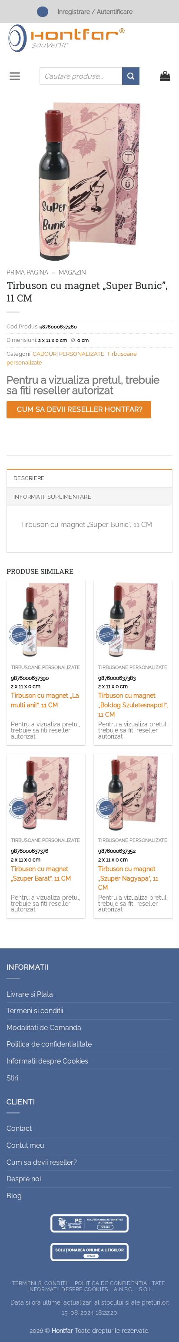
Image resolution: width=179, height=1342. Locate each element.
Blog (14, 1196)
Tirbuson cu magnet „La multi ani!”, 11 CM (45, 700)
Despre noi (24, 1179)
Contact (19, 1128)
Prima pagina (27, 272)
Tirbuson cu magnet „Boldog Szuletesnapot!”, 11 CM (133, 705)
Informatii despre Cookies (47, 1061)
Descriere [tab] (28, 478)
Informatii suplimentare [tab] (52, 497)
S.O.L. (146, 1289)
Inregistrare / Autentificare (95, 11)
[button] (15, 76)
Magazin (72, 272)
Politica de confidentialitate (49, 1044)
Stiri (12, 1078)
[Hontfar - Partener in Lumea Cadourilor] (66, 38)
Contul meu (25, 1145)
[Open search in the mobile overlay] (89, 76)
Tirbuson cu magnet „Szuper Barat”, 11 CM (41, 873)
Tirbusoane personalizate (45, 667)
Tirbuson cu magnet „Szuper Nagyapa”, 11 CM (128, 878)
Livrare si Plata (30, 994)
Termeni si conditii (35, 1011)
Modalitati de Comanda (44, 1028)
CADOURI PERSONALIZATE (68, 354)
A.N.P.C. (123, 1289)
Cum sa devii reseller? (42, 1162)
